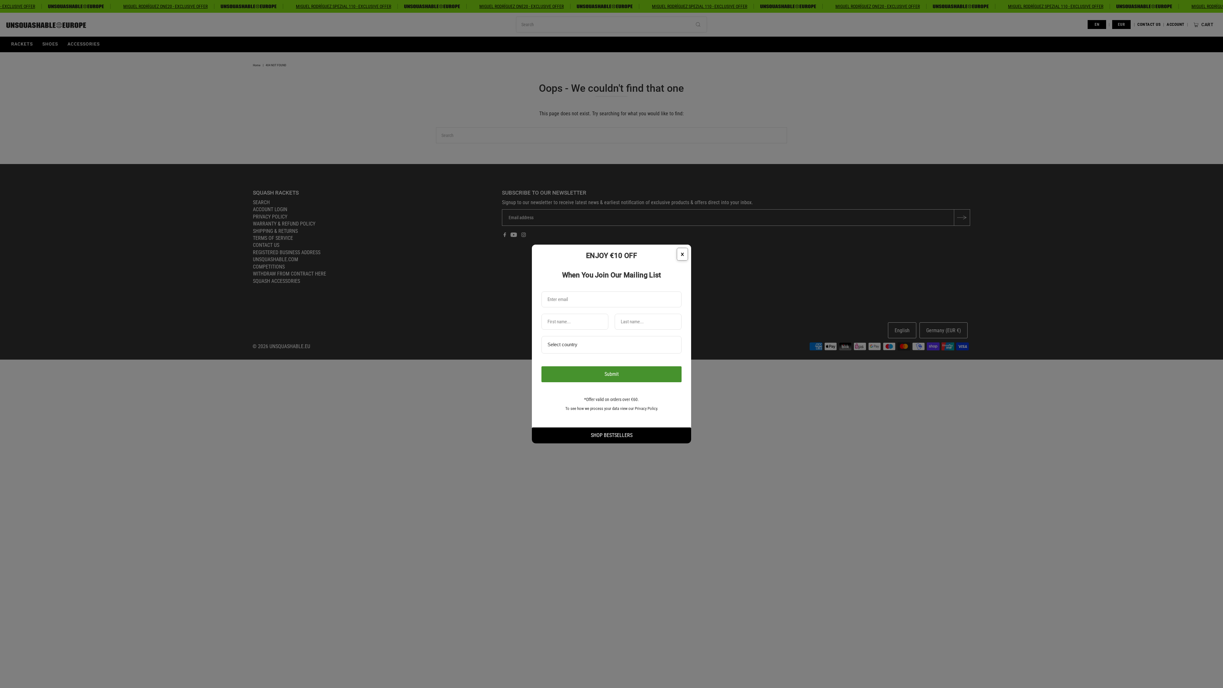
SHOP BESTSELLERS (612, 435)
